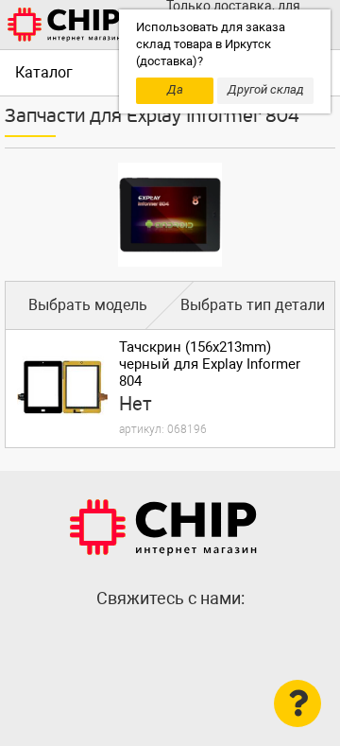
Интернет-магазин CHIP (163, 527)
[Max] (132, 639)
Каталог (44, 72)
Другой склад (266, 89)
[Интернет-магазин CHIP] (64, 25)
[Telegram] (170, 639)
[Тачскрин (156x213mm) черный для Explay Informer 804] (62, 386)
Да (175, 89)
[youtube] (208, 639)
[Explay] (170, 215)
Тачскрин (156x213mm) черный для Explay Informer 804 (209, 364)
